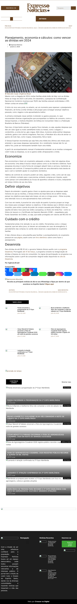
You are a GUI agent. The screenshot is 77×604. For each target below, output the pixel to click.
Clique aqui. (49, 284)
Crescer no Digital (42, 601)
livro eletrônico (41, 237)
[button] (11, 18)
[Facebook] (7, 270)
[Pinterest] (15, 270)
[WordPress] (27, 270)
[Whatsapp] (23, 270)
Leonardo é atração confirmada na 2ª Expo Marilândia (24, 352)
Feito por (31, 601)
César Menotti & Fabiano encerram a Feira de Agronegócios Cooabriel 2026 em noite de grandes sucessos (27, 331)
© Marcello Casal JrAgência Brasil (18, 94)
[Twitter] (11, 270)
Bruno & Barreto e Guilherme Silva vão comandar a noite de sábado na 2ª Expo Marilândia (61, 309)
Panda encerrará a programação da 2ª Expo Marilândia (25, 309)
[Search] (73, 8)
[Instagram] (31, 270)
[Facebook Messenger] (35, 270)
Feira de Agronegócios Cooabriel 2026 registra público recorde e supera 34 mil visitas (60, 331)
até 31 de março (29, 252)
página (19, 237)
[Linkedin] (19, 270)
